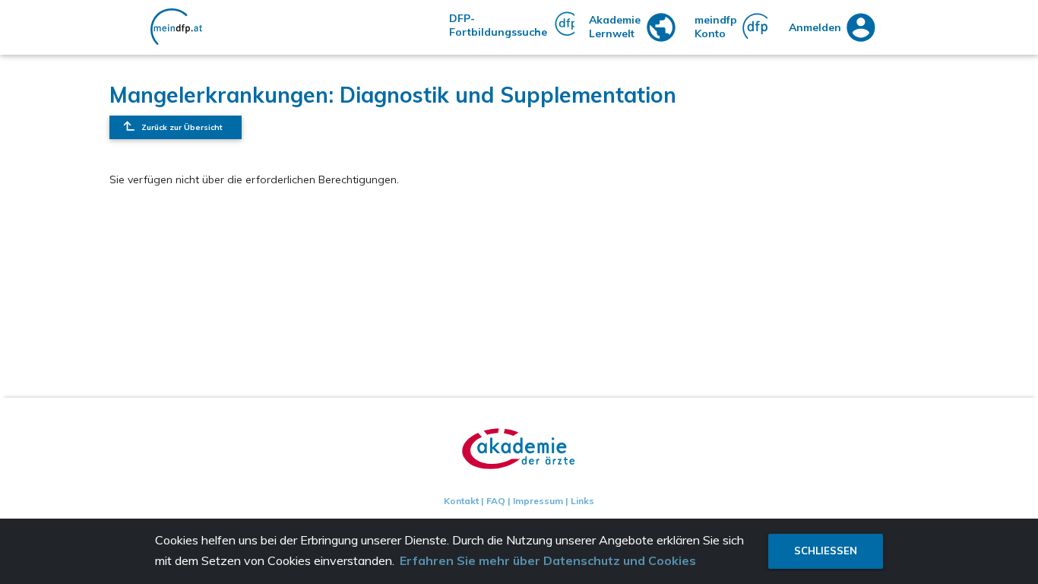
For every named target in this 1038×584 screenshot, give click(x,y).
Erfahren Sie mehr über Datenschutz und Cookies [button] (548, 560)
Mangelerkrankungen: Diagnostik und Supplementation (392, 94)
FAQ (495, 500)
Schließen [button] (825, 550)
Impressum (538, 500)
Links (582, 500)
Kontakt (461, 500)
